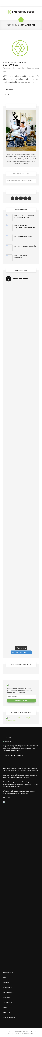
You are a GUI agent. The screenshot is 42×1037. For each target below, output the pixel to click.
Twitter (29, 770)
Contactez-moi (9, 1017)
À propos (6, 1012)
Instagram (15, 770)
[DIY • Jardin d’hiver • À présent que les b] (21, 437)
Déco (5, 68)
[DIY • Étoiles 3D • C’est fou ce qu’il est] (21, 310)
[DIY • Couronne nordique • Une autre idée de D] (21, 383)
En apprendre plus (14, 755)
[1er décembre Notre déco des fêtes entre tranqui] (21, 328)
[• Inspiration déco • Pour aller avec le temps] (21, 563)
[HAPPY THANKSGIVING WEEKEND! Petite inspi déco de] (21, 491)
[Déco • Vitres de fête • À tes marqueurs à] (21, 292)
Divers (9, 68)
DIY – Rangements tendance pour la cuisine (24, 226)
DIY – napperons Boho (23, 236)
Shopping (16, 68)
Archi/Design (7, 987)
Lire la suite (11, 89)
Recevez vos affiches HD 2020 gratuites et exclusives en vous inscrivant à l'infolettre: (19, 690)
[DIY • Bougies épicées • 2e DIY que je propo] (21, 419)
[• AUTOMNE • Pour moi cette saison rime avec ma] (21, 545)
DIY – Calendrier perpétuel (20, 256)
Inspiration (6, 997)
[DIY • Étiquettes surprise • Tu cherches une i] (21, 346)
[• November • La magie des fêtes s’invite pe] (21, 455)
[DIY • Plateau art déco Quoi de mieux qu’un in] (21, 618)
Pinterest (23, 770)
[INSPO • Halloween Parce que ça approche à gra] (21, 509)
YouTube (35, 770)
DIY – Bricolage (8, 992)
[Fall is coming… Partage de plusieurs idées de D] (21, 599)
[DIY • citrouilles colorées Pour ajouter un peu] (21, 581)
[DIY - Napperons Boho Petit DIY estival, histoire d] (21, 636)
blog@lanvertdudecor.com (19, 793)
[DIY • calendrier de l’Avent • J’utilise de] (21, 364)
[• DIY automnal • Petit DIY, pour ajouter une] (21, 527)
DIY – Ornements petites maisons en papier (24, 216)
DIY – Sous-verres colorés (25, 246)
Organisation (7, 1002)
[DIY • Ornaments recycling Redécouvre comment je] (21, 401)
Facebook (9, 770)
